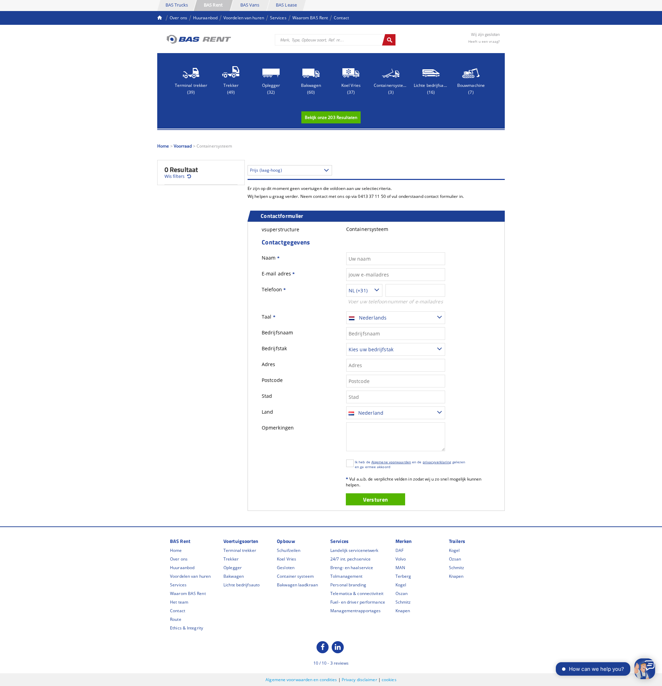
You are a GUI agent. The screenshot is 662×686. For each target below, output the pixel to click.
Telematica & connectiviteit (356, 593)
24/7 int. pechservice (350, 559)
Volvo (400, 559)
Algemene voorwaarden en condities (301, 680)
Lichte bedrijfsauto (241, 585)
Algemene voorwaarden (391, 462)
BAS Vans (250, 5)
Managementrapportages (355, 611)
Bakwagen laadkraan (297, 585)
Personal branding (348, 585)
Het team (179, 602)
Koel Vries (286, 559)
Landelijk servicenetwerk (354, 550)
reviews (339, 663)
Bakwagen (233, 576)
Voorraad (183, 146)
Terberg (403, 576)
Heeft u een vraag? (484, 41)
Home (163, 146)
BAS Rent (213, 5)
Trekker (231, 559)
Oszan (401, 593)
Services (278, 18)
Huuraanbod (205, 18)
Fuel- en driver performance (357, 602)
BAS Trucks (177, 5)
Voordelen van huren (243, 18)
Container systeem (295, 576)
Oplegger (232, 568)
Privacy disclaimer (360, 680)
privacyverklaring (437, 462)
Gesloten (285, 568)
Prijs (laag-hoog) (266, 170)
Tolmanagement (346, 576)
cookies (389, 680)
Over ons (178, 18)
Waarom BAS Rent (310, 18)
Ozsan (455, 559)
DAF (399, 550)
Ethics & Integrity (186, 628)
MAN (400, 568)
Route (175, 619)
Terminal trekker (239, 550)
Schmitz (403, 602)
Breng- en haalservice (351, 568)
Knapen (402, 611)
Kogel (401, 585)
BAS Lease (286, 5)
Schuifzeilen (288, 550)
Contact (341, 18)
